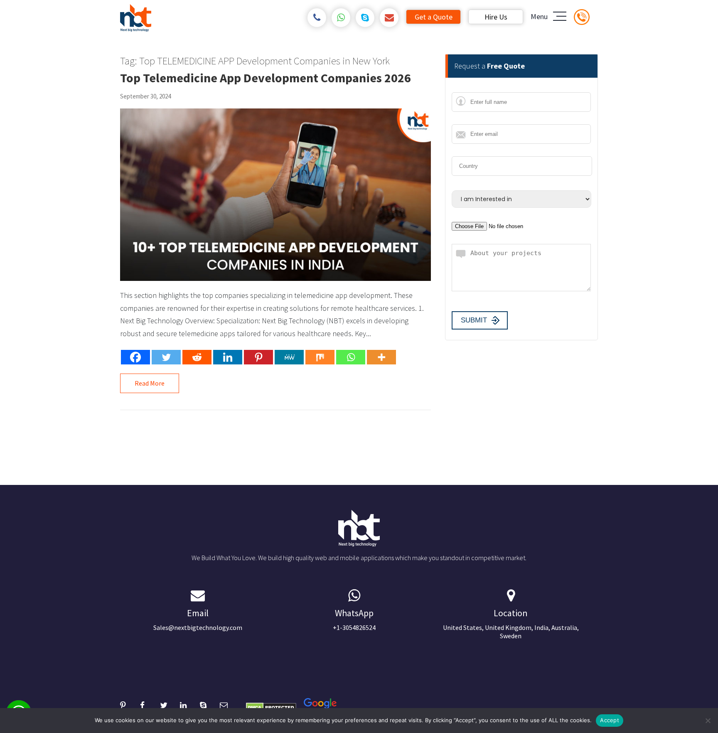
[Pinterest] (258, 357)
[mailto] (389, 18)
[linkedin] (190, 704)
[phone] (317, 18)
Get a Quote (433, 17)
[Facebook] (135, 357)
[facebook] (150, 704)
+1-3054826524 (354, 619)
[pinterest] (130, 704)
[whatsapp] (341, 18)
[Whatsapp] (350, 357)
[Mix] (319, 357)
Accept (609, 720)
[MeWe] (289, 357)
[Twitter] (166, 357)
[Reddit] (196, 357)
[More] (381, 357)
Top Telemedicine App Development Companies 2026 (265, 77)
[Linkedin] (227, 357)
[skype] (365, 18)
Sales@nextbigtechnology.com (197, 619)
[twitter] (170, 704)
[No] (707, 720)
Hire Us (495, 17)
